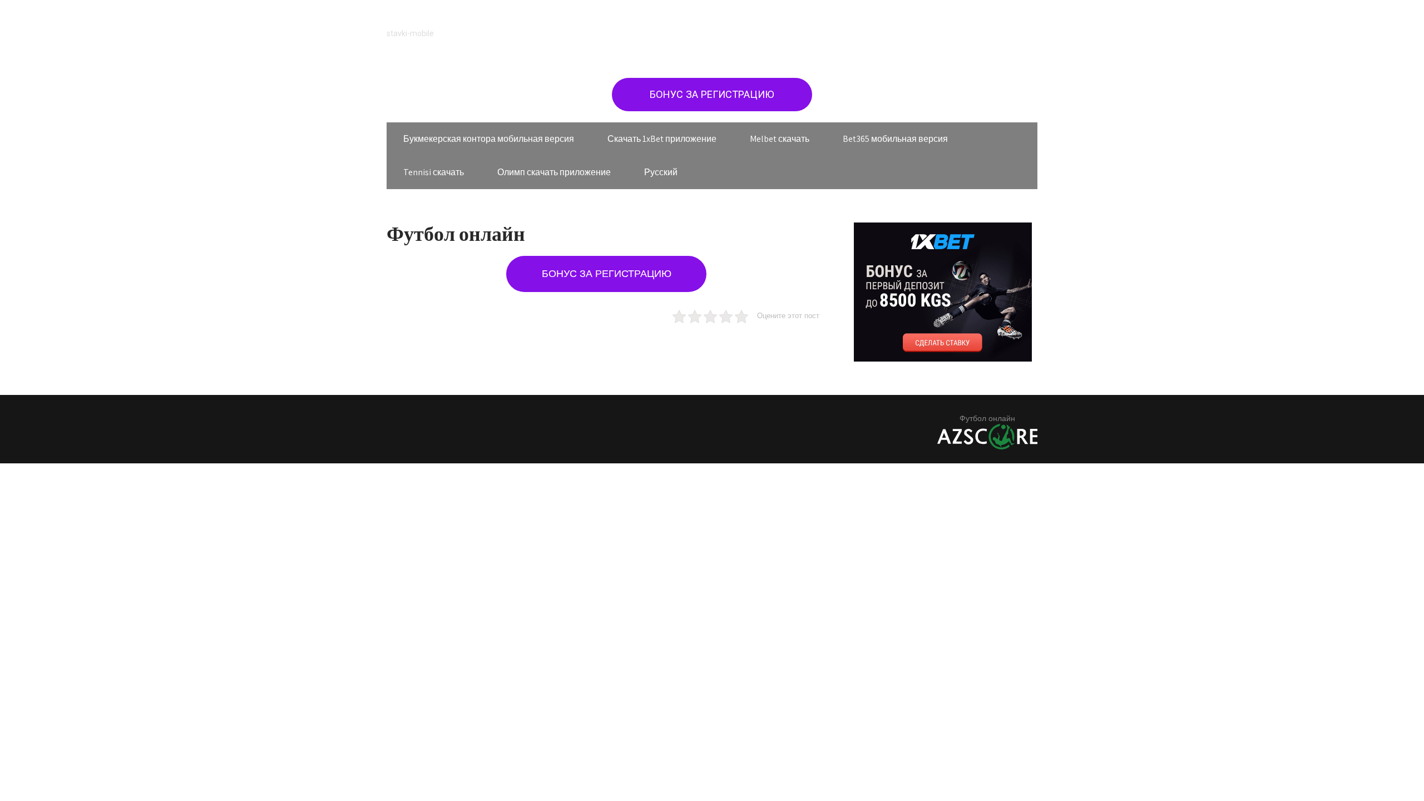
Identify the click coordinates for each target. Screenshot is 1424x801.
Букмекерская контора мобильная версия (488, 139)
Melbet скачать (779, 139)
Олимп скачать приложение (554, 172)
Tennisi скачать (433, 172)
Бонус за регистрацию (712, 94)
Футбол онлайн (987, 418)
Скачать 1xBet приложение (661, 139)
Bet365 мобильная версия (895, 139)
